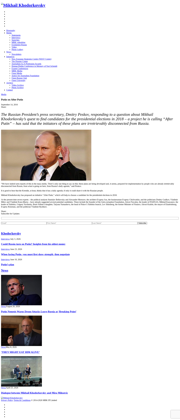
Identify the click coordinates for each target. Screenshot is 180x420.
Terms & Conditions (22, 400)
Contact (9, 90)
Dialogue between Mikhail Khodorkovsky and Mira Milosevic (34, 392)
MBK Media (17, 71)
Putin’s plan (7, 264)
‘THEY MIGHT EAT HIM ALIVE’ (20, 352)
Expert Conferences (20, 68)
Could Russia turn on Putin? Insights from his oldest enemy (33, 244)
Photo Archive (18, 87)
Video (14, 47)
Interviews (16, 37)
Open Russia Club (19, 78)
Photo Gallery (17, 49)
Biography (10, 30)
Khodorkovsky (11, 233)
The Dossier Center (20, 61)
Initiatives (10, 57)
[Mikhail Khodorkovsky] (23, 5)
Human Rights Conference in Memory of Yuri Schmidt (34, 66)
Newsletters (16, 54)
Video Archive (18, 85)
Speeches (15, 40)
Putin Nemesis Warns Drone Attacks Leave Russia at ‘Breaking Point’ (38, 311)
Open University (18, 80)
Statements (16, 35)
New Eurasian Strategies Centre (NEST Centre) (31, 59)
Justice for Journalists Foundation (25, 76)
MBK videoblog (18, 42)
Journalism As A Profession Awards (26, 64)
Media (9, 33)
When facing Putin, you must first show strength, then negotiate (35, 254)
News (8, 52)
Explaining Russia (19, 45)
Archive (9, 83)
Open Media (17, 73)
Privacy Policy (7, 400)
